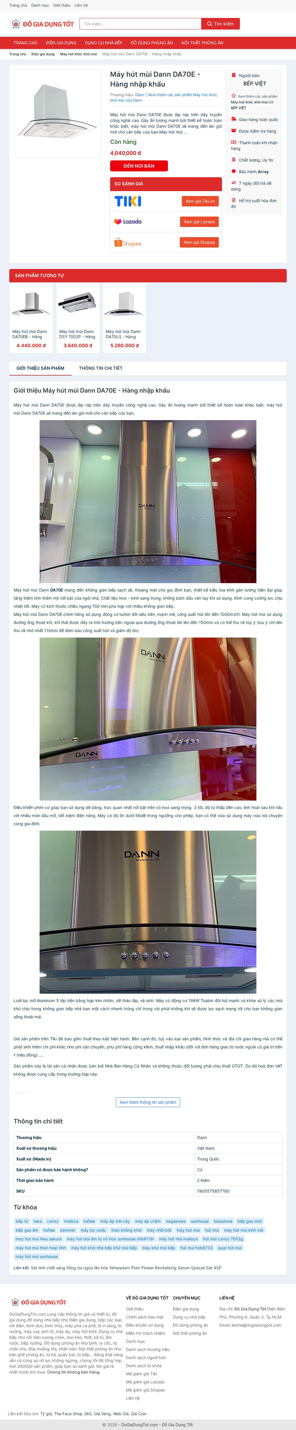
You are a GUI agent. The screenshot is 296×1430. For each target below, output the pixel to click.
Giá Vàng (102, 1413)
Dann (140, 94)
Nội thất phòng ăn (202, 42)
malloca (71, 1221)
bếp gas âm (27, 1230)
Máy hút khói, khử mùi (78, 54)
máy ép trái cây (115, 1221)
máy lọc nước (93, 1230)
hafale (49, 1230)
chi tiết (101, 368)
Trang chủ (18, 5)
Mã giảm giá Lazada (145, 1381)
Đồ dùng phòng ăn (152, 42)
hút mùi (212, 1230)
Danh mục (40, 5)
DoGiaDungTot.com (139, 1424)
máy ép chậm (148, 1221)
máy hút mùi (188, 1230)
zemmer (67, 1230)
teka (38, 1221)
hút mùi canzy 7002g (223, 1238)
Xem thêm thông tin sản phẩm (148, 1102)
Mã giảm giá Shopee (145, 1389)
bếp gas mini (250, 1221)
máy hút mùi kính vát (243, 1230)
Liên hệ (81, 5)
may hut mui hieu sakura (39, 1238)
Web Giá (121, 1413)
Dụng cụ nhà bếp (103, 42)
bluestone (223, 1221)
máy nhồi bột (159, 1230)
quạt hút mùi (230, 1247)
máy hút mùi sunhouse (37, 1256)
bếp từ (22, 1221)
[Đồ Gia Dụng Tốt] (38, 1302)
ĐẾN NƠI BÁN (139, 166)
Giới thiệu (62, 5)
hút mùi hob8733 (196, 1247)
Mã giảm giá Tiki (141, 1373)
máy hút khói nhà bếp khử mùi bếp (104, 1247)
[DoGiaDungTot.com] (42, 24)
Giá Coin (139, 1413)
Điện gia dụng (61, 42)
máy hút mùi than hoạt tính (41, 1247)
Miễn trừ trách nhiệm (145, 1333)
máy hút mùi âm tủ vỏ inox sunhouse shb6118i (110, 1238)
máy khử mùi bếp (158, 1247)
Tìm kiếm (223, 24)
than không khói (126, 1230)
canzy (53, 1221)
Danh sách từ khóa (144, 1365)
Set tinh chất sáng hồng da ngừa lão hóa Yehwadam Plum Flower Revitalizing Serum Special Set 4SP (126, 1267)
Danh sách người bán (146, 1357)
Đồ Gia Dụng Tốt (177, 1424)
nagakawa (176, 1221)
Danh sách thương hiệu (148, 1349)
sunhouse (200, 1221)
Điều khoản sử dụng (145, 1325)
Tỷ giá (46, 1413)
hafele (89, 1221)
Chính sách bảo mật (145, 1316)
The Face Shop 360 (73, 1413)
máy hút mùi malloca (178, 1238)
